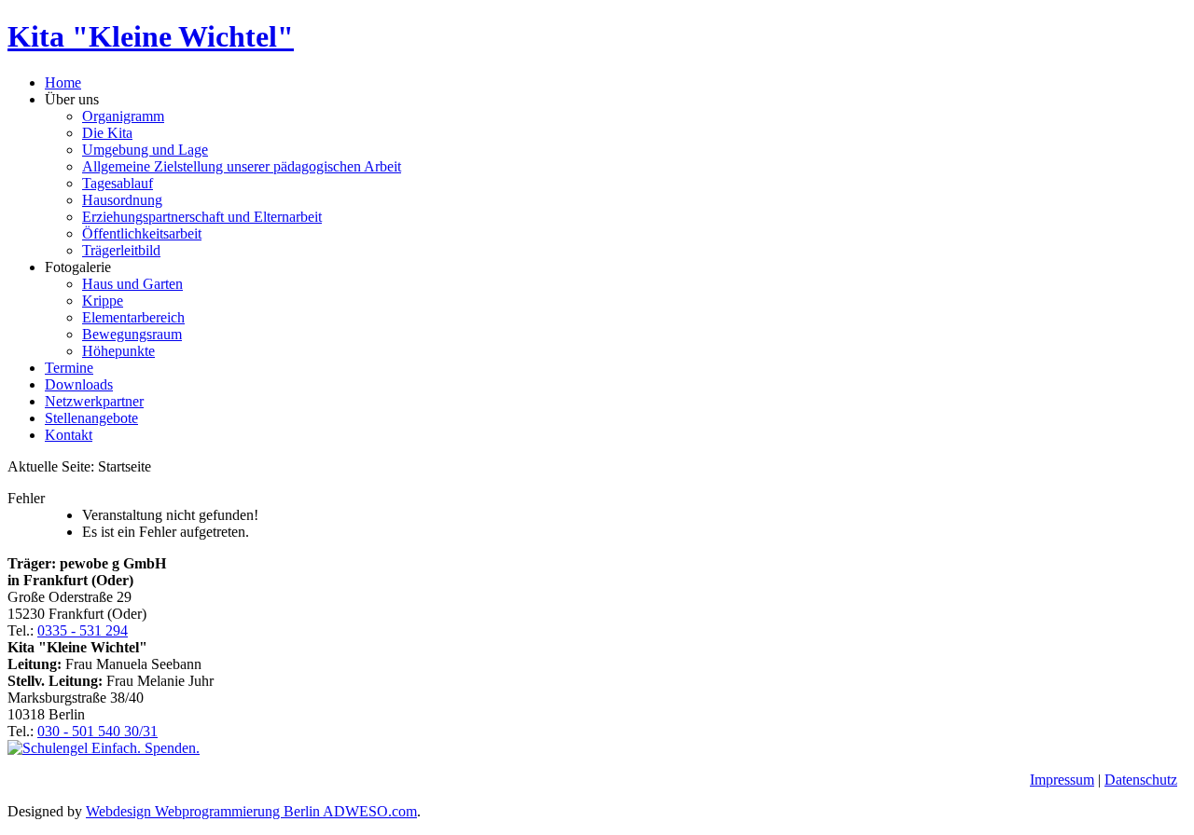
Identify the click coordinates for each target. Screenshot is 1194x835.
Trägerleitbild (121, 250)
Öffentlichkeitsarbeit (141, 233)
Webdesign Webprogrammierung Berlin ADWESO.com (251, 811)
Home (63, 82)
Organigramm (123, 116)
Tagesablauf (117, 183)
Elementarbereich (133, 317)
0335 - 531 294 (82, 630)
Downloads (79, 384)
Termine (69, 368)
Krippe (102, 300)
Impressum (1062, 779)
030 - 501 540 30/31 (97, 731)
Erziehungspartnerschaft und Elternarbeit (202, 217)
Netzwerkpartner (94, 401)
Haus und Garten (132, 284)
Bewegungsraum (132, 334)
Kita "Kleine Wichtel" (150, 36)
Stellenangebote (91, 418)
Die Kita (107, 133)
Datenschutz (1140, 779)
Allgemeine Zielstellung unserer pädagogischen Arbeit (241, 166)
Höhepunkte (118, 351)
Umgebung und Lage (145, 149)
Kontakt (68, 435)
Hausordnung (122, 200)
